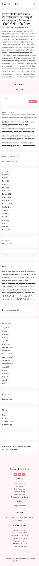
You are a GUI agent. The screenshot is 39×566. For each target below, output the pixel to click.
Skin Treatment (19, 489)
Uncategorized (8, 27)
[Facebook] (15, 474)
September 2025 (7, 210)
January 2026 (6, 197)
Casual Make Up (19, 483)
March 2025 (6, 230)
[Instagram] (23, 474)
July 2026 (5, 178)
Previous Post (19, 84)
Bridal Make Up (19, 494)
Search (4, 98)
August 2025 (6, 213)
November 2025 (7, 204)
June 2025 (5, 220)
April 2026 (5, 187)
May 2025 (5, 223)
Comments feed (7, 421)
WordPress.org (7, 425)
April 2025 (5, 227)
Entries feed (6, 418)
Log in (4, 415)
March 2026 (6, 191)
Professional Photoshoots (19, 497)
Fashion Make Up (19, 492)
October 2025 (6, 207)
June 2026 (5, 181)
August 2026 (6, 174)
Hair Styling (20, 486)
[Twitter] (19, 474)
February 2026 (7, 194)
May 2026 (5, 184)
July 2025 (5, 217)
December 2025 (7, 200)
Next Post (19, 90)
